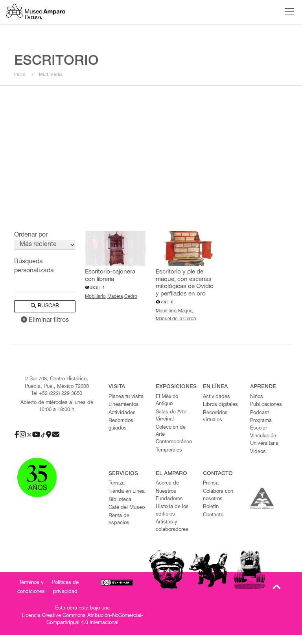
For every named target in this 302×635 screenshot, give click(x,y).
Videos (258, 452)
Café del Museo (127, 507)
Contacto (213, 515)
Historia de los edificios (172, 511)
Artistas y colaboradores (172, 526)
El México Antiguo (167, 401)
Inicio (20, 74)
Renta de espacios (119, 520)
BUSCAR (47, 306)
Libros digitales (220, 404)
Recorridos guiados (121, 424)
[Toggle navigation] (287, 12)
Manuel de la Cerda (176, 319)
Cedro (130, 296)
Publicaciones (266, 404)
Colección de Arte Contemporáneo (174, 435)
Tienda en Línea (127, 491)
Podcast (259, 413)
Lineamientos (124, 404)
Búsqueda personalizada (34, 266)
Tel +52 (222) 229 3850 (56, 393)
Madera (115, 296)
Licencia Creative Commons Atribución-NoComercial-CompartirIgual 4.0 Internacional (82, 619)
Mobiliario (95, 296)
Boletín (211, 507)
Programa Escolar (261, 424)
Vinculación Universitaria (264, 440)
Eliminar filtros (48, 321)
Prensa (211, 483)
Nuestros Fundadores (169, 495)
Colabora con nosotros (218, 495)
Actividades (122, 413)
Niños (256, 397)
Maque (185, 311)
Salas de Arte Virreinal (171, 416)
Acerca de (167, 483)
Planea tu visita (126, 397)
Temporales (169, 450)
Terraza (117, 483)
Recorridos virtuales (215, 417)
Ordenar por (31, 235)
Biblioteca (120, 500)
